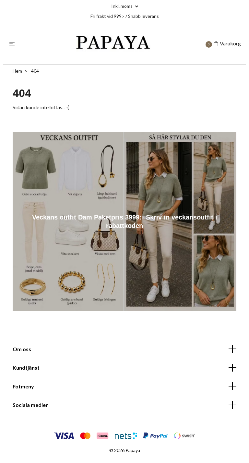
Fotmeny (23, 386)
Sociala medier (30, 405)
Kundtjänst (26, 367)
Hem (17, 71)
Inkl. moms (122, 6)
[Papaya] (112, 43)
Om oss (22, 349)
